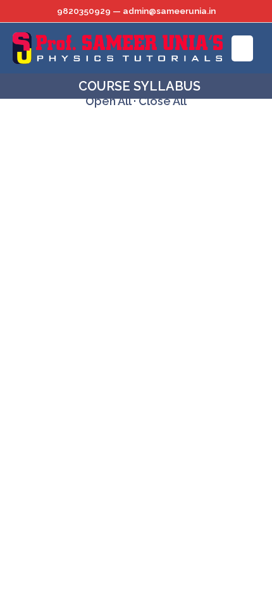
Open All (108, 101)
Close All (163, 101)
